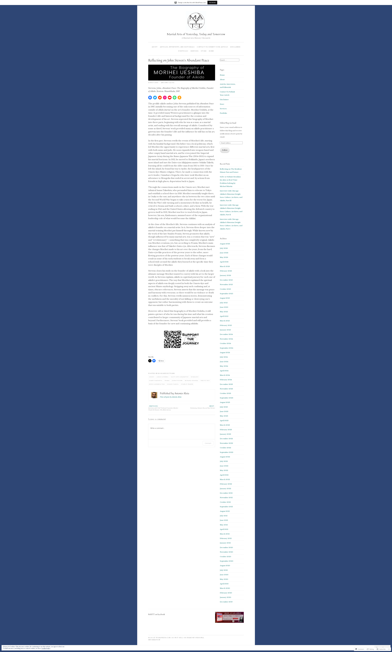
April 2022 (224, 475)
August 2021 (225, 511)
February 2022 (226, 484)
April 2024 (224, 371)
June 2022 (224, 466)
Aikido (151, 377)
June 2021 (224, 520)
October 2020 (225, 557)
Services (194, 51)
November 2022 (226, 443)
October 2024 (225, 343)
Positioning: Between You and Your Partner (202, 407)
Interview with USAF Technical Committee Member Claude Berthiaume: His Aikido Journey (163, 408)
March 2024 (225, 375)
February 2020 (226, 593)
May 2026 (224, 257)
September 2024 (226, 348)
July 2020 (224, 570)
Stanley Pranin (187, 384)
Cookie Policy (45, 648)
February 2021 (226, 538)
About (155, 47)
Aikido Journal (163, 377)
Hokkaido (195, 377)
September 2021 (226, 507)
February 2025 (226, 325)
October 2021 (225, 502)
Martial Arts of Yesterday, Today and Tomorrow (196, 34)
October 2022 (225, 448)
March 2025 (225, 321)
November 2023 (226, 389)
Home (211, 51)
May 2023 (224, 416)
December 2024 (226, 334)
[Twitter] (155, 97)
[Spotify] (174, 97)
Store (204, 51)
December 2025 (226, 280)
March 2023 (225, 425)
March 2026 (225, 266)
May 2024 (224, 366)
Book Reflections (166, 373)
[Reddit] (160, 97)
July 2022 (224, 461)
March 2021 (225, 534)
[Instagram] (165, 97)
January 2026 (225, 275)
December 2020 (226, 547)
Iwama (167, 380)
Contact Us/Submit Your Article (212, 47)
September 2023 (226, 398)
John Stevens (177, 380)
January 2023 (225, 434)
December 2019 (226, 602)
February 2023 (226, 430)
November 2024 (226, 339)
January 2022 (225, 489)
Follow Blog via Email (228, 123)
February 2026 (226, 271)
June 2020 (224, 575)
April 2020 (224, 584)
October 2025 (225, 289)
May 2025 (224, 312)
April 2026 (224, 262)
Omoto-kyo (205, 380)
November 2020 (226, 552)
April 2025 (224, 316)
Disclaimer (235, 47)
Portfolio (183, 51)
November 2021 (226, 497)
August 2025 (225, 298)
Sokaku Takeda (173, 384)
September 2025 (226, 294)
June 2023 (224, 411)
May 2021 (224, 525)
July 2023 (224, 407)
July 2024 (224, 357)
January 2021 (225, 543)
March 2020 (225, 588)
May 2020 (224, 579)
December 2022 (226, 439)
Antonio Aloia (167, 82)
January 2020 (225, 597)
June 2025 (224, 307)
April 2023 (224, 420)
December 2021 (226, 493)
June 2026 (224, 253)
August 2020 (225, 566)
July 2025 (224, 303)
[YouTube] (170, 97)
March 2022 (225, 479)
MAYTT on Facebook (156, 614)
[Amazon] (179, 97)
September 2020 (226, 561)
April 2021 (224, 529)
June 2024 (224, 362)
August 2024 (225, 352)
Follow (224, 150)
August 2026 (225, 244)
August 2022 (225, 457)
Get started (212, 2)
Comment (208, 443)
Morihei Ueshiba (191, 380)
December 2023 (226, 384)
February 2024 (226, 380)
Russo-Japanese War (157, 384)
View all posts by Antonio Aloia (171, 397)
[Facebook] (150, 97)
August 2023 (225, 402)
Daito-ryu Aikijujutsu (179, 377)
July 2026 (224, 248)
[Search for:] (229, 60)
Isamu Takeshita (155, 380)
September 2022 (226, 452)
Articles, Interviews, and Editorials (177, 47)
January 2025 (225, 330)
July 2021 (223, 516)
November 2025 (226, 284)
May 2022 (224, 470)
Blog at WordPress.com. (159, 637)
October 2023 (225, 393)
